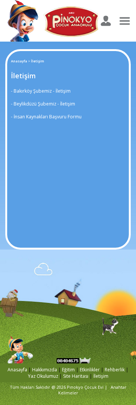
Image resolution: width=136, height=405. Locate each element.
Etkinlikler (90, 369)
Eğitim (68, 369)
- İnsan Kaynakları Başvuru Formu (46, 116)
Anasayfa (19, 61)
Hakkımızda (44, 369)
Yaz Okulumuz (43, 376)
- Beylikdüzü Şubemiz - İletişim (43, 104)
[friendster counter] (68, 361)
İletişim (100, 376)
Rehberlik (115, 369)
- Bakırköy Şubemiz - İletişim (41, 91)
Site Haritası (75, 376)
